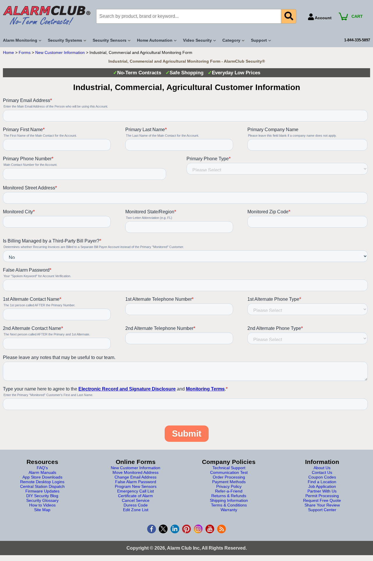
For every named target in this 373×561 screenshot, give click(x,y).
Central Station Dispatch (42, 486)
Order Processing (229, 477)
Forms (25, 52)
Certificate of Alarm (135, 495)
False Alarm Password (135, 481)
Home (8, 52)
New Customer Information (60, 52)
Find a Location (322, 481)
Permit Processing (322, 495)
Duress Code (136, 505)
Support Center (322, 509)
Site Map (42, 509)
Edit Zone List (135, 509)
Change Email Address (135, 477)
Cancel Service (135, 500)
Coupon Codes (322, 477)
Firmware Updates (42, 491)
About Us (322, 467)
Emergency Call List (135, 491)
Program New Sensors (135, 486)
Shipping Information (229, 500)
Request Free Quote (322, 500)
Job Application (322, 486)
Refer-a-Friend (228, 491)
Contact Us (322, 472)
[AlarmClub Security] (46, 15)
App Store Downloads (42, 477)
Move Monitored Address (135, 472)
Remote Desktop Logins (42, 481)
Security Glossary (42, 500)
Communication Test (229, 472)
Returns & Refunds (228, 495)
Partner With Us (322, 491)
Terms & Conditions (229, 505)
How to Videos (42, 505)
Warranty (229, 509)
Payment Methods (229, 481)
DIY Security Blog (42, 495)
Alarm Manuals (42, 472)
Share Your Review (322, 505)
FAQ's (42, 467)
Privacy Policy (229, 486)
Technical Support (228, 467)
